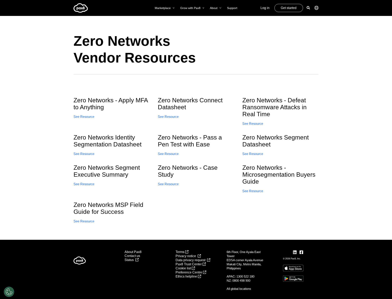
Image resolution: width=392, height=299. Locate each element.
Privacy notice (187, 256)
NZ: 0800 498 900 (238, 280)
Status (130, 260)
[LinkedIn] (295, 252)
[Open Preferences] (9, 292)
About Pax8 (133, 252)
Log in (265, 8)
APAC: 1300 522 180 (240, 276)
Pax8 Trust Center (189, 264)
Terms (180, 252)
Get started (288, 8)
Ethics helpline (187, 276)
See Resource (84, 116)
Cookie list (184, 268)
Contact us (132, 256)
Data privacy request (191, 260)
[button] (172, 8)
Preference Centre (189, 272)
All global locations (239, 288)
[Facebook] (301, 252)
